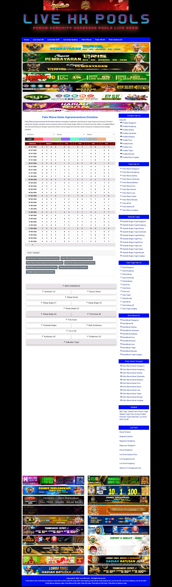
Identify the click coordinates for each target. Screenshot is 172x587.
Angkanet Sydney (126, 436)
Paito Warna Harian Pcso (131, 383)
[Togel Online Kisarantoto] (86, 87)
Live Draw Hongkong (127, 463)
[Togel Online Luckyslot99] (118, 490)
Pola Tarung (134, 414)
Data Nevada (127, 298)
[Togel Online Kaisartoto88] (53, 560)
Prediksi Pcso (127, 140)
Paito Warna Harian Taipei (131, 394)
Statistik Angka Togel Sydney (133, 228)
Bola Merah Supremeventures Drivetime (42, 267)
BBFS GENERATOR (72, 286)
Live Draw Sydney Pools (128, 454)
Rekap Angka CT (49, 303)
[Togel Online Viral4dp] (86, 107)
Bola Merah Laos (128, 344)
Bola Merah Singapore (130, 320)
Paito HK (123, 120)
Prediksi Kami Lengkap (130, 157)
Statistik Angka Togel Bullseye (133, 235)
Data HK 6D (126, 302)
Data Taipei (126, 295)
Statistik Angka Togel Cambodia (134, 232)
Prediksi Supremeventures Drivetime (40, 272)
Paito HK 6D (100, 40)
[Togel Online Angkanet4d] (118, 540)
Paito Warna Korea (129, 189)
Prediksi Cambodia (129, 133)
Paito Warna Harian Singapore (133, 366)
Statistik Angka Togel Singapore (134, 221)
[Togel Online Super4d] (86, 67)
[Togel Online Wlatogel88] (53, 540)
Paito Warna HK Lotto (72, 583)
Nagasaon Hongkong (127, 441)
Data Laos (126, 291)
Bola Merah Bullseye (129, 334)
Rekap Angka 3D (95, 303)
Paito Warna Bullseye (130, 182)
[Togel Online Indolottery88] (118, 530)
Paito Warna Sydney (129, 176)
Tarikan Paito (132, 411)
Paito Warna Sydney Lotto (54, 583)
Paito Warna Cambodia (130, 179)
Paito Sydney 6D (115, 40)
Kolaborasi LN (95, 336)
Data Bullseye (127, 281)
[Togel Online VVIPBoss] (86, 47)
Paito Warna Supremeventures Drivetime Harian (42, 122)
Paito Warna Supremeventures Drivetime (77, 258)
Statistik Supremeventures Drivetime (73, 267)
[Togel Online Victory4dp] (53, 490)
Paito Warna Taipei (129, 196)
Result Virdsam (125, 432)
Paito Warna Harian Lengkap (132, 400)
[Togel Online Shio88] (118, 560)
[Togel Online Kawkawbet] (53, 500)
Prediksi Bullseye (128, 137)
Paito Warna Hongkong (130, 172)
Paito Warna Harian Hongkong (133, 369)
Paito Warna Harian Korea (131, 387)
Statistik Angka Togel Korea (132, 242)
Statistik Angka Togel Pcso (132, 239)
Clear (29, 139)
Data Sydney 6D (128, 305)
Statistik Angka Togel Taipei (132, 249)
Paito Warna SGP (59, 581)
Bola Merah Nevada (129, 351)
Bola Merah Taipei (129, 348)
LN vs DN (72, 331)
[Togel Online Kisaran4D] (86, 77)
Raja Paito (135, 417)
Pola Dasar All (95, 314)
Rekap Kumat (72, 297)
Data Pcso (126, 285)
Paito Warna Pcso (128, 186)
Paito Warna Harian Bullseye (132, 380)
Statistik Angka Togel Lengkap (133, 256)
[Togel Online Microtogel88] (53, 480)
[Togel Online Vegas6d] (53, 510)
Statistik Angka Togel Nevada (133, 252)
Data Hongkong (128, 271)
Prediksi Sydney (128, 130)
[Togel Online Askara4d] (53, 520)
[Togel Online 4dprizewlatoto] (53, 550)
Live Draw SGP (53, 40)
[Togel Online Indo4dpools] (53, 570)
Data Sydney (127, 274)
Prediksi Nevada (128, 154)
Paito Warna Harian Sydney (132, 373)
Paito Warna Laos (128, 193)
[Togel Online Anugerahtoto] (118, 520)
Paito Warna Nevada (129, 200)
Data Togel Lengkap (129, 309)
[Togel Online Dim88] (86, 57)
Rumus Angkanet (126, 450)
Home (26, 40)
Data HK (69, 581)
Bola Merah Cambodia (130, 330)
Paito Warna (86, 40)
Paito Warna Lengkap (130, 210)
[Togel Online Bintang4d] (53, 530)
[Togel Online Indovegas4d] (118, 570)
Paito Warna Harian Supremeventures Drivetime (70, 117)
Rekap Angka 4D (50, 314)
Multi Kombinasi (95, 325)
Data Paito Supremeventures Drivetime (79, 263)
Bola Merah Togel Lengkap (132, 355)
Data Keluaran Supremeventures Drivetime (43, 258)
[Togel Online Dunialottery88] (118, 510)
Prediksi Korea (127, 144)
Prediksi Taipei (127, 150)
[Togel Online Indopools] (118, 550)
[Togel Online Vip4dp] (118, 500)
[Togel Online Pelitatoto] (86, 97)
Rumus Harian (95, 292)
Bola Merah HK (127, 323)
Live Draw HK (38, 40)
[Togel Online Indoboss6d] (118, 480)
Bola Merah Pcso (128, 337)
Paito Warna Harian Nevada (132, 397)
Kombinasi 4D (49, 336)
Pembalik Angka (49, 325)
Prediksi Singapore (129, 123)
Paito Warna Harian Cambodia (133, 376)
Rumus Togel (143, 411)
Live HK (125, 419)
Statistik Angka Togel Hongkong (134, 225)
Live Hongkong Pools (127, 459)
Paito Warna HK (31, 581)
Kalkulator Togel (72, 342)
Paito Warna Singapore (130, 169)
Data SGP (76, 581)
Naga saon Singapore (127, 445)
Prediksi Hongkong (129, 126)
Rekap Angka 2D (72, 308)
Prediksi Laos (127, 147)
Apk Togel (123, 411)
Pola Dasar (72, 320)
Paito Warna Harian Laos (131, 390)
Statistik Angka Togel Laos (132, 246)
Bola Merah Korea (128, 341)
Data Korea (126, 288)
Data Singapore (128, 267)
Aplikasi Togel (125, 414)
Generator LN (49, 292)
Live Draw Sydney (70, 40)
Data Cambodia (128, 278)
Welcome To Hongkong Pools (130, 468)
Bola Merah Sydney (129, 327)
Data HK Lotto (86, 583)
